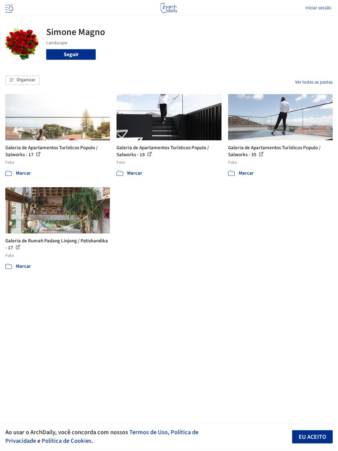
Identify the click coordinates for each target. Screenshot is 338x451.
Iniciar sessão (318, 8)
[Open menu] (8, 8)
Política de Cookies (66, 440)
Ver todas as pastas (314, 82)
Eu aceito (312, 437)
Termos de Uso (148, 432)
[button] (22, 80)
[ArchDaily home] (168, 8)
